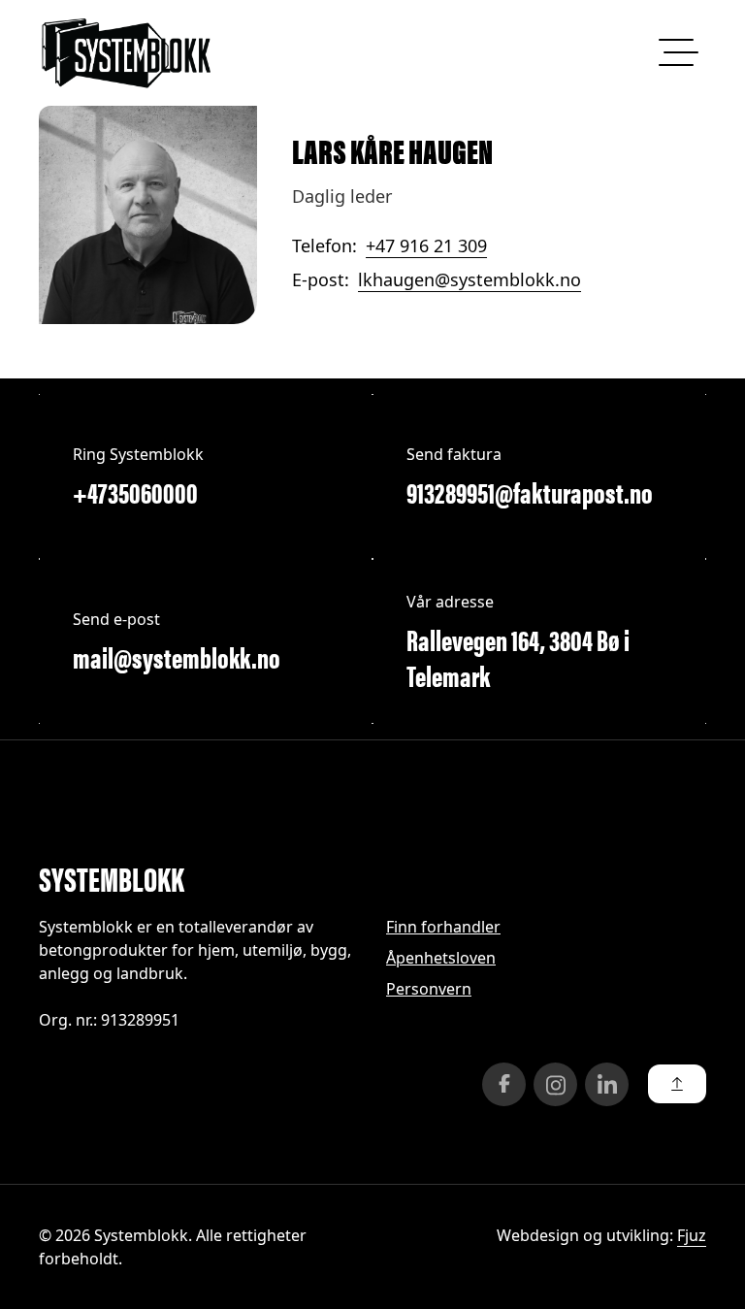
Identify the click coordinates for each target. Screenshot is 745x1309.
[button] (677, 1083)
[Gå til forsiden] (126, 53)
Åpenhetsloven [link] (441, 957)
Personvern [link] (428, 988)
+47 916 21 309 (426, 245)
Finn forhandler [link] (443, 926)
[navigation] (675, 52)
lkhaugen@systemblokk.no (469, 279)
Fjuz (691, 1235)
